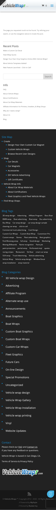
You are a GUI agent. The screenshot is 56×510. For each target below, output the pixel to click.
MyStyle (33, 502)
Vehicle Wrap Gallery (18, 400)
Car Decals (13, 162)
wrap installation (9, 263)
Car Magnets (14, 166)
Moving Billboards (10, 244)
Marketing (46, 241)
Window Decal (39, 259)
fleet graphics (45, 237)
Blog (4, 119)
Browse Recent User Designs (21, 154)
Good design (35, 241)
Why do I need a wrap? (11, 111)
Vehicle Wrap (8, 259)
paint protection (9, 248)
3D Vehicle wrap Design (20, 278)
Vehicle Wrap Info (12, 184)
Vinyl (8, 423)
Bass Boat (49, 215)
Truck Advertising (20, 255)
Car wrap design (19, 223)
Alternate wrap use (17, 301)
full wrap (23, 241)
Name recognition (26, 244)
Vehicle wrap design (23, 259)
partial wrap (22, 248)
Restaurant (20, 252)
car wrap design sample (37, 223)
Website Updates (16, 430)
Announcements (15, 308)
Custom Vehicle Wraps (18, 149)
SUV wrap (6, 255)
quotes (47, 248)
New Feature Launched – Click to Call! (17, 67)
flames (19, 237)
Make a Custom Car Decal (12, 50)
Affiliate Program (35, 215)
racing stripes (8, 252)
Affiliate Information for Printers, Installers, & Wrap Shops (24, 106)
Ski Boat (30, 252)
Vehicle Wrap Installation (21, 408)
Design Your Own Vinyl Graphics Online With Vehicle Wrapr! (25, 59)
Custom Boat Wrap (27, 234)
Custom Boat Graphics (19, 331)
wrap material (23, 263)
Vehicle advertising (36, 255)
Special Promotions (17, 377)
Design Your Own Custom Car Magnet (26, 145)
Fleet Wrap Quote (9, 55)
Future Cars (12, 362)
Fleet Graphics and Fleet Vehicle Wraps (26, 196)
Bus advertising (45, 219)
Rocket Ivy (33, 506)
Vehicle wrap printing (18, 415)
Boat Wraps (13, 323)
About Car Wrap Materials (12, 102)
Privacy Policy (26, 461)
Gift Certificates (15, 179)
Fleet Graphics (14, 354)
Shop (6, 158)
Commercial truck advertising (14, 230)
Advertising (21, 215)
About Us (6, 115)
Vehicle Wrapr (10, 499)
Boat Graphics (14, 316)
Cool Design (33, 230)
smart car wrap (42, 252)
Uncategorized (14, 385)
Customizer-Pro (44, 234)
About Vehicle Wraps (11, 94)
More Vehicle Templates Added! (15, 63)
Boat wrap (33, 219)
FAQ (4, 89)
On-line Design (15, 369)
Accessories (13, 170)
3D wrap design (9, 215)
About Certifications (10, 98)
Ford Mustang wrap (10, 241)
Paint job (39, 244)
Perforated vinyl (35, 248)
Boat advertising (20, 219)
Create (7, 141)
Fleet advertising (30, 237)
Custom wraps (8, 237)
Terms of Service (10, 461)
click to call (23, 226)
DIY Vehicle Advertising (19, 175)
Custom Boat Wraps (18, 339)
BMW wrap (7, 219)
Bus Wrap (6, 223)
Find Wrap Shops (12, 201)
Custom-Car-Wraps (10, 234)
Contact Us (32, 447)
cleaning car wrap (10, 226)
